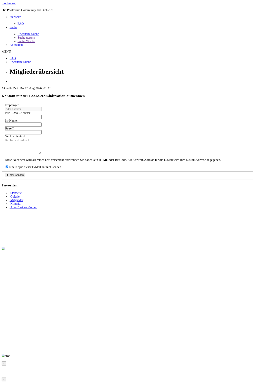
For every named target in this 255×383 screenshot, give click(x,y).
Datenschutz (76, 349)
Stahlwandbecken (97, 349)
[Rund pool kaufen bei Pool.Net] (23, 248)
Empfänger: (12, 105)
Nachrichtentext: (15, 136)
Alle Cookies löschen (23, 207)
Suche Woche (26, 41)
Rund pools (141, 349)
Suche (13, 27)
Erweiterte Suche (28, 34)
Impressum (8, 349)
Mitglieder (16, 200)
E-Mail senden (15, 174)
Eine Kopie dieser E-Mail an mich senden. (35, 167)
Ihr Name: (11, 120)
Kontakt (15, 203)
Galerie (15, 196)
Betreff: (9, 128)
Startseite (15, 17)
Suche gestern (26, 37)
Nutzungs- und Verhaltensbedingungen (42, 349)
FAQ (21, 23)
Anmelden (16, 44)
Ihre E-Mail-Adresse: (18, 113)
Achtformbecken (121, 349)
